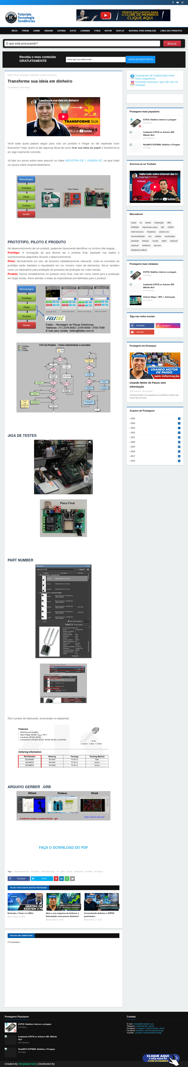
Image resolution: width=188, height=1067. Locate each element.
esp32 (133, 223)
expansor (135, 245)
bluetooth (135, 241)
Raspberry (151, 232)
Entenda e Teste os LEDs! (20, 913)
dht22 (164, 241)
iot (58, 872)
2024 (155, 423)
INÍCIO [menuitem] (14, 31)
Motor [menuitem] (108, 31)
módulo (158, 236)
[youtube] (177, 2)
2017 (155, 456)
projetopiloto (79, 872)
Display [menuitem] (120, 31)
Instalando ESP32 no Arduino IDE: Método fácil (159, 133)
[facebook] (173, 2)
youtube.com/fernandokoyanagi (147, 1033)
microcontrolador (138, 236)
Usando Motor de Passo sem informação (148, 384)
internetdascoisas (48, 872)
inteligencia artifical (139, 250)
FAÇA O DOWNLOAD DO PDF (63, 847)
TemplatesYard (27, 1063)
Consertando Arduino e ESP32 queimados (99, 914)
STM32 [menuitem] (97, 31)
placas (69, 872)
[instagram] (182, 2)
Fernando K (14, 88)
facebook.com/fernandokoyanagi (149, 1030)
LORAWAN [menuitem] (85, 31)
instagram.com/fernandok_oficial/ (150, 1028)
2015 (155, 461)
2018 (155, 451)
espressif (173, 241)
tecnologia (24, 75)
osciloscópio (170, 236)
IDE (162, 227)
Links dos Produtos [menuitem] (171, 31)
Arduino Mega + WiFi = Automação (159, 297)
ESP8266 (135, 227)
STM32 (170, 227)
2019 (155, 447)
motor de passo (137, 232)
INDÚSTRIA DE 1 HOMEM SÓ (83, 160)
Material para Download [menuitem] (142, 31)
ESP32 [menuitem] (73, 31)
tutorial (148, 223)
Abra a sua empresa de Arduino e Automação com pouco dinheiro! (62, 914)
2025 (155, 418)
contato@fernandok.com (143, 1024)
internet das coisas (149, 227)
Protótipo (89, 872)
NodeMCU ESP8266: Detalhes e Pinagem (161, 145)
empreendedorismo (21, 872)
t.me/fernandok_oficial (144, 1026)
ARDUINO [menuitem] (48, 31)
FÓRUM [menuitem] (25, 31)
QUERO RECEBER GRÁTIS (140, 59)
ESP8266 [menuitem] (61, 31)
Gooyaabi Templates (67, 1063)
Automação (159, 223)
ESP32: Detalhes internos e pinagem (159, 120)
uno (149, 236)
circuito (155, 241)
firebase (145, 241)
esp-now (157, 245)
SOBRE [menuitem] (36, 31)
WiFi (169, 223)
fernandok (35, 872)
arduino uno (164, 232)
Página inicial (13, 75)
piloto (63, 872)
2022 (155, 433)
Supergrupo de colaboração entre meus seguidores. (154, 77)
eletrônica (146, 245)
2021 (155, 437)
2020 (155, 442)
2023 (155, 428)
